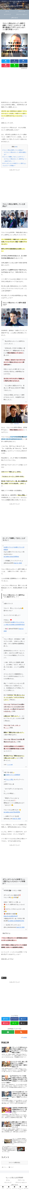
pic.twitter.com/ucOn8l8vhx (11, 556)
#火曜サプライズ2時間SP (12, 774)
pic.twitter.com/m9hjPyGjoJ (17, 624)
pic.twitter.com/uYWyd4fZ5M (12, 812)
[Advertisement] (14, 84)
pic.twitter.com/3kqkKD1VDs (16, 920)
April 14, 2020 (18, 563)
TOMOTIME (16, 326)
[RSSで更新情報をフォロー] (21, 1032)
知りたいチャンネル (16, 228)
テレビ (4, 977)
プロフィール (21, 1180)
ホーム (8, 1180)
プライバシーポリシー (21, 1182)
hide (16, 146)
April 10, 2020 (20, 927)
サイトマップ (8, 1182)
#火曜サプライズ (8, 547)
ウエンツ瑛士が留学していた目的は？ (13, 150)
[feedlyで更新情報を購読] (8, 1032)
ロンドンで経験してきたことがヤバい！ (13, 156)
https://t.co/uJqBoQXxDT (11, 916)
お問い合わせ (14, 1184)
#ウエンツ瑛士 (9, 779)
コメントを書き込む (14, 1162)
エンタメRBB (10, 764)
